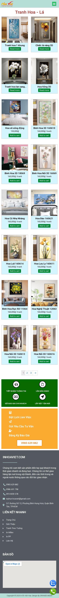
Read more (15, 49)
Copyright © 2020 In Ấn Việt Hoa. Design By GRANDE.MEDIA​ (29, 596)
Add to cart (15, 135)
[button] (54, 4)
